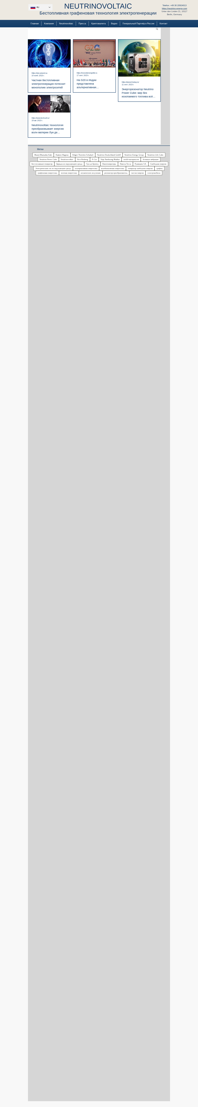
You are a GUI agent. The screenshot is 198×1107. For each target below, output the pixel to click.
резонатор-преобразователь (115, 173)
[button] (157, 29)
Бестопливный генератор (42, 164)
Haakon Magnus (62, 155)
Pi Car (94, 159)
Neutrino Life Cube (155, 155)
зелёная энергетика (69, 173)
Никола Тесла (125, 164)
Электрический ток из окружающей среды (53, 168)
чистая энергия (137, 173)
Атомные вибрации (150, 159)
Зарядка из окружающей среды (69, 164)
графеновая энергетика (47, 173)
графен (159, 168)
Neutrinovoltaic (67, 159)
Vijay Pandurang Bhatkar (110, 159)
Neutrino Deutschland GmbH (109, 155)
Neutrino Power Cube (48, 159)
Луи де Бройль (92, 164)
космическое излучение (91, 173)
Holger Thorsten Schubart (82, 155)
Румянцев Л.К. (141, 164)
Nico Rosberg (82, 159)
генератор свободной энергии (140, 168)
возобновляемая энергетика (112, 168)
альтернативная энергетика (86, 168)
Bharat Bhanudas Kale (43, 155)
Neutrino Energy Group (134, 155)
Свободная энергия (158, 164)
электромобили (153, 173)
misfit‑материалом (131, 159)
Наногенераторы (109, 164)
